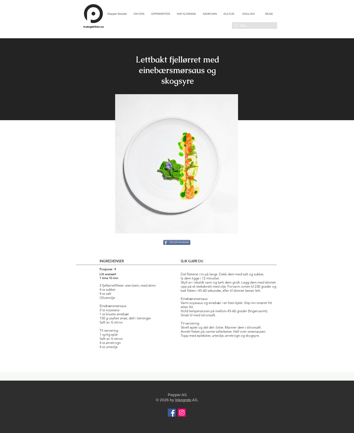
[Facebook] (172, 413)
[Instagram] (182, 413)
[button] (160, 14)
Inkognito (183, 400)
